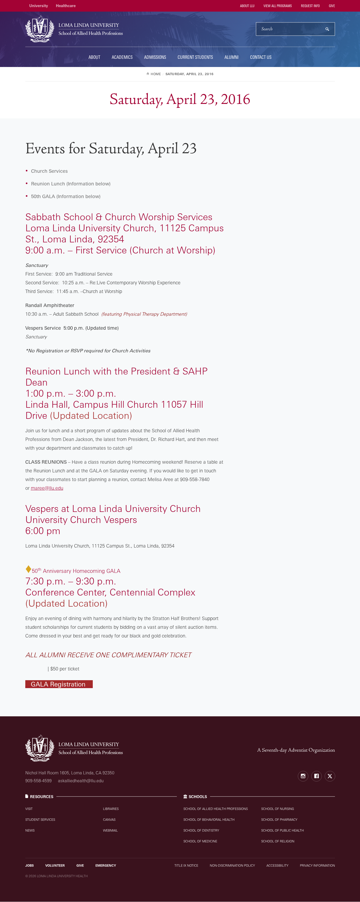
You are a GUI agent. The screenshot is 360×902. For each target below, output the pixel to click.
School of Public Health (282, 830)
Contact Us (260, 57)
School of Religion (277, 841)
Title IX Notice (186, 865)
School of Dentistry (201, 830)
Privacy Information (317, 865)
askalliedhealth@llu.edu (81, 780)
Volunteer (55, 865)
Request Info (310, 6)
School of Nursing (277, 809)
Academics (122, 57)
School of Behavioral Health (209, 820)
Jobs (29, 865)
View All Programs (277, 6)
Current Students (195, 57)
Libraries (111, 809)
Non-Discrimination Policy (232, 865)
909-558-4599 (38, 780)
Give (331, 6)
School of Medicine (200, 841)
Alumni (232, 57)
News (30, 830)
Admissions (155, 57)
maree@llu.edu (47, 488)
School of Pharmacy (279, 820)
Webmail (110, 830)
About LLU (246, 6)
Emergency (105, 865)
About (94, 57)
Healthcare (66, 5)
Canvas (109, 820)
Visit (29, 809)
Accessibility (277, 865)
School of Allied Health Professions (215, 809)
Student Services (40, 820)
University (38, 5)
